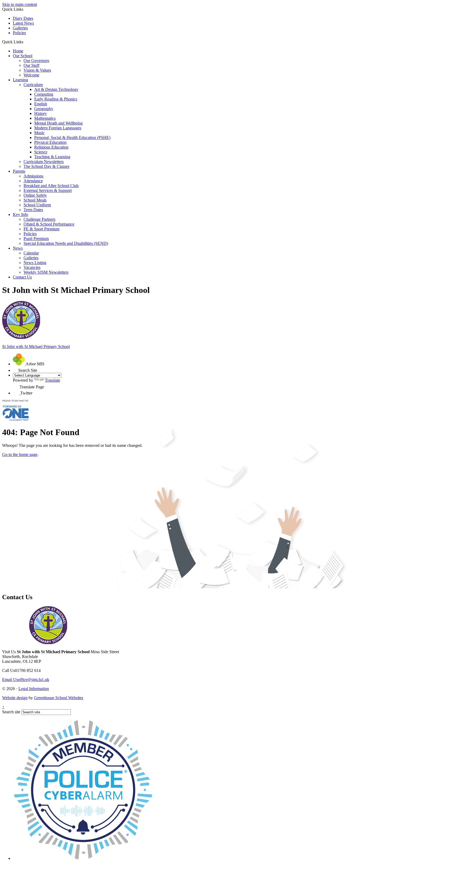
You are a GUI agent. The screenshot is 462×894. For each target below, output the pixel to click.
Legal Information (33, 688)
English (40, 104)
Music (39, 132)
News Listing (35, 262)
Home (18, 51)
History (40, 113)
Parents (19, 171)
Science (40, 152)
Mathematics (45, 118)
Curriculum (33, 84)
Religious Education (51, 147)
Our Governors (36, 60)
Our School (22, 55)
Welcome (31, 75)
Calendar (31, 253)
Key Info (20, 214)
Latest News (23, 23)
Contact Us (22, 277)
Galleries (20, 28)
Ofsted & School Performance (49, 224)
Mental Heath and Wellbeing (58, 123)
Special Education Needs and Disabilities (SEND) (66, 243)
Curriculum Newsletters (44, 161)
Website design (15, 697)
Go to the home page (19, 454)
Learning (20, 80)
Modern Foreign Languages (57, 128)
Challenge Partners (39, 219)
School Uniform (37, 205)
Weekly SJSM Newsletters (46, 272)
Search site (11, 712)
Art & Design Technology (56, 89)
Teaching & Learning (52, 156)
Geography (43, 108)
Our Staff (31, 65)
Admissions (33, 176)
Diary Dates (23, 18)
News (18, 248)
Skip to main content (19, 4)
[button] (25, 41)
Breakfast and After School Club (51, 185)
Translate (52, 380)
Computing (43, 94)
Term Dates (33, 209)
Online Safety (35, 195)
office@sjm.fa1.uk (25, 679)
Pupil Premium (36, 238)
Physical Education (50, 142)
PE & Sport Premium (41, 229)
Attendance (33, 181)
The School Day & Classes (46, 166)
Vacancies (32, 267)
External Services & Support (48, 190)
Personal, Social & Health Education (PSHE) (72, 137)
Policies (19, 32)
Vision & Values (37, 70)
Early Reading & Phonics (55, 99)
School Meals (35, 200)
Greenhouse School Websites (58, 697)
